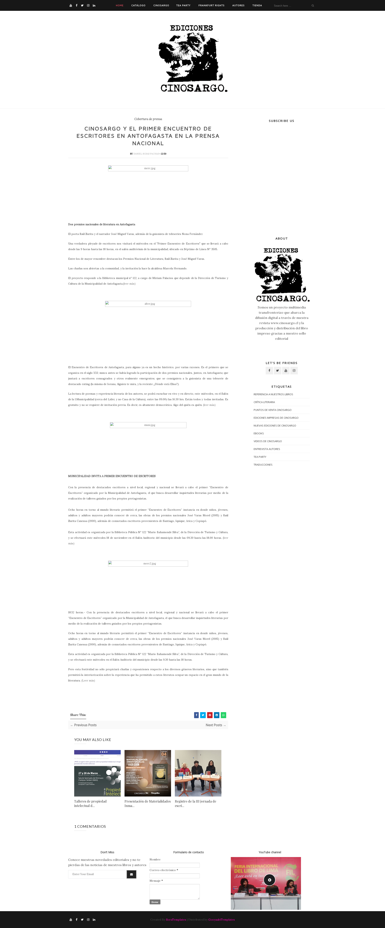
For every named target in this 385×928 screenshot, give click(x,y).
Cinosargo (161, 5)
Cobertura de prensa (148, 119)
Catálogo (138, 5)
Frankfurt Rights (212, 5)
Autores (238, 5)
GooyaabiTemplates (221, 919)
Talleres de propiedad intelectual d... (90, 803)
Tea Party (183, 5)
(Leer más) (88, 680)
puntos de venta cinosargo (273, 410)
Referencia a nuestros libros (273, 394)
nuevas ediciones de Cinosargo (275, 425)
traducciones (263, 464)
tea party (260, 457)
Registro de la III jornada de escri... (195, 803)
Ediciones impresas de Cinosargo (276, 418)
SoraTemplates (176, 919)
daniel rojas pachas (146, 153)
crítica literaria (264, 402)
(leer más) (129, 283)
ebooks (259, 433)
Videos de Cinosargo (268, 441)
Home (120, 5)
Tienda (257, 5)
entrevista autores (267, 449)
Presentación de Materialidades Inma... (148, 803)
